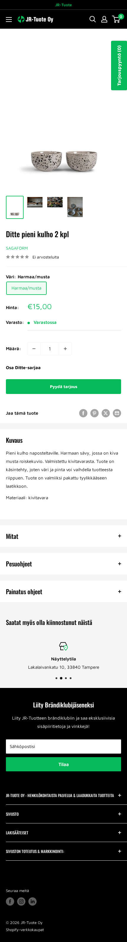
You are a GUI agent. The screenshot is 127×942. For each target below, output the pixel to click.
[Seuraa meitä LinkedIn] (32, 901)
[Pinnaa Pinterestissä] (94, 413)
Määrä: (13, 348)
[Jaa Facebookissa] (83, 413)
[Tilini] (104, 19)
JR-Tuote (63, 4)
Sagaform (17, 248)
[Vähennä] (34, 348)
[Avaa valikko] (9, 19)
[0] (116, 19)
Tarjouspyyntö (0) (119, 65)
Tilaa (63, 764)
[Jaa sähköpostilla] (117, 413)
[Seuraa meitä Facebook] (10, 901)
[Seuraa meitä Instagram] (21, 901)
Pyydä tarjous (63, 386)
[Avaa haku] (92, 19)
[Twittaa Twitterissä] (106, 413)
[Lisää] (65, 348)
